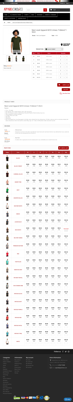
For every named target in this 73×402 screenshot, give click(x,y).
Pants (4, 367)
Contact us (62, 3)
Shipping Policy (22, 18)
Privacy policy (18, 367)
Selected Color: (40, 49)
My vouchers (29, 367)
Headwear (39, 14)
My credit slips (29, 361)
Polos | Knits (6, 359)
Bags (32, 14)
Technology (5, 374)
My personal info (29, 365)
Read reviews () (7, 68)
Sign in (67, 3)
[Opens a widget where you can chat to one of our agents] (68, 399)
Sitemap (16, 372)
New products (18, 359)
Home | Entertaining (7, 387)
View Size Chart (66, 93)
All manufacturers (15, 14)
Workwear (5, 380)
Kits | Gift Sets (6, 391)
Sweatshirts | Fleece (7, 371)
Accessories (5, 382)
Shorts (4, 365)
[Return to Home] (4, 22)
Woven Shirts (6, 372)
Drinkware (5, 386)
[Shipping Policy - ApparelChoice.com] (36, 1)
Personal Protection (7, 393)
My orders (28, 359)
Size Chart (17, 371)
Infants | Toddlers (50, 14)
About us (17, 365)
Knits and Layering (7, 384)
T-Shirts (26, 14)
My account (29, 357)
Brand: (34, 35)
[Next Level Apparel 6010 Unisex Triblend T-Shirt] (9, 58)
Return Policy (18, 369)
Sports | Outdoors (9, 18)
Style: (53, 35)
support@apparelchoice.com (61, 367)
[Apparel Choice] (13, 9)
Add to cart (64, 148)
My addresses (29, 363)
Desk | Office (6, 389)
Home (5, 14)
